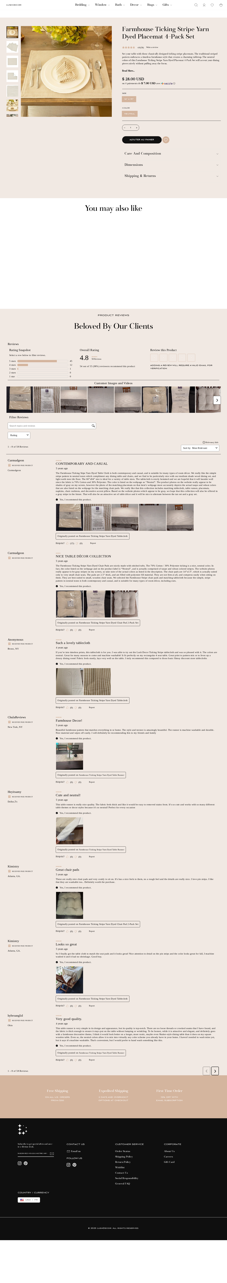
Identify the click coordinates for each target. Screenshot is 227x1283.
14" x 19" (129, 99)
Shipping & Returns (140, 176)
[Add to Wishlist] (165, 139)
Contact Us (121, 1173)
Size (124, 93)
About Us (169, 1151)
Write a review (152, 47)
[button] (171, 83)
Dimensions (134, 165)
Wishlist (120, 1167)
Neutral (129, 114)
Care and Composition (143, 153)
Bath (118, 4)
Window (101, 4)
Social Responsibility (126, 1178)
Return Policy (123, 1162)
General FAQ (122, 1184)
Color (126, 108)
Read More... (128, 71)
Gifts (166, 4)
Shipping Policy (124, 1157)
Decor (134, 4)
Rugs (151, 4)
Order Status (122, 1151)
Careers (168, 1157)
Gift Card (169, 1162)
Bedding (81, 4)
